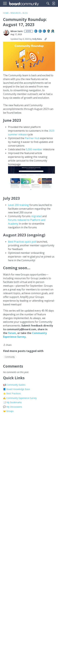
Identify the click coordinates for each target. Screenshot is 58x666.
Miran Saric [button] (17, 31)
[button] (6, 33)
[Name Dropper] (40, 31)
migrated (36, 216)
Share (7, 345)
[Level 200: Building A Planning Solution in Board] (53, 31)
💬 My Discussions (12, 406)
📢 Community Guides (14, 384)
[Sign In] (53, 3)
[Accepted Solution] (44, 31)
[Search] (48, 3)
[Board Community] (24, 3)
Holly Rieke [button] (37, 39)
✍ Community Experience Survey (20, 397)
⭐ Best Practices (12, 393)
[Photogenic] (36, 31)
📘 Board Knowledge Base (16, 389)
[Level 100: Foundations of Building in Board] (49, 31)
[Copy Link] (45, 39)
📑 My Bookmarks (12, 402)
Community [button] (10, 357)
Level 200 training (18, 205)
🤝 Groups (8, 411)
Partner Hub (32, 138)
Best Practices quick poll (22, 241)
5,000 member (34, 149)
